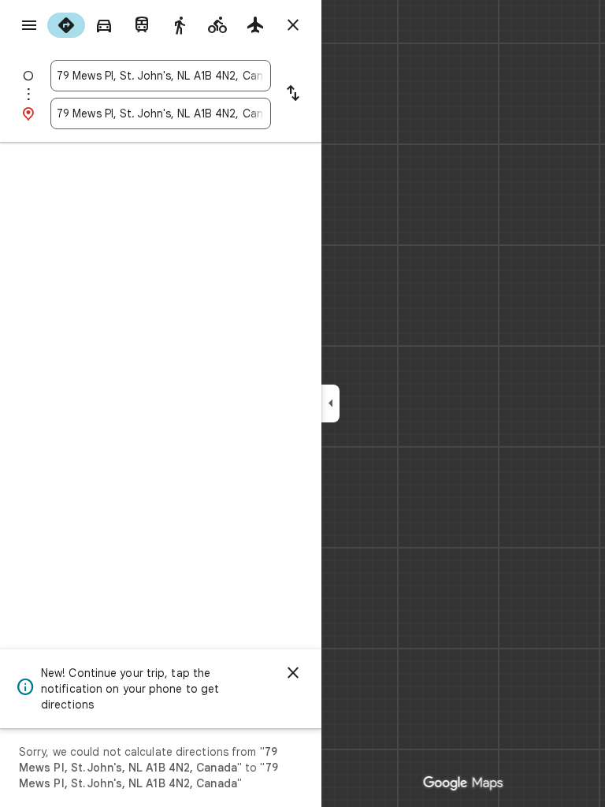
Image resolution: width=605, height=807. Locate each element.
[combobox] (161, 75)
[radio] (66, 25)
